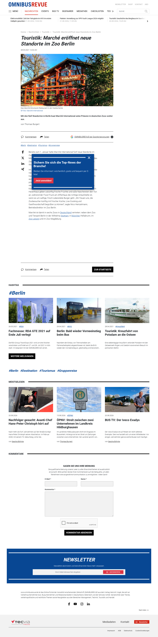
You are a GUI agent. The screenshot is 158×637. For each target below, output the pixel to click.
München (75, 215)
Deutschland (65, 212)
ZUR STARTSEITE (102, 269)
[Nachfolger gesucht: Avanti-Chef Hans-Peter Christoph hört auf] (31, 399)
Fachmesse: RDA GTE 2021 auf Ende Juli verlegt (29, 332)
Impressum (111, 631)
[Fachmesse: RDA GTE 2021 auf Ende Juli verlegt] (31, 310)
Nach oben (142, 610)
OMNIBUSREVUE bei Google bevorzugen (91, 137)
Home (23, 32)
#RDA (21, 326)
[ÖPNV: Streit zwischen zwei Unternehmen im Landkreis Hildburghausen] (79, 399)
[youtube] (75, 604)
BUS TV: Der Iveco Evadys (122, 420)
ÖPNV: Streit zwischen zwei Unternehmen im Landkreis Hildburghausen (75, 423)
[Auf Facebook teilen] (23, 152)
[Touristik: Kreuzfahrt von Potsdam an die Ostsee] (127, 310)
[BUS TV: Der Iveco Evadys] (127, 399)
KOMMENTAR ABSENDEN (79, 532)
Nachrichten (31, 11)
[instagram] (81, 604)
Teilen (46, 137)
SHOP (130, 4)
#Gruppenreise (67, 370)
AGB (119, 631)
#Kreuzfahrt (120, 326)
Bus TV (55, 11)
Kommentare (30, 137)
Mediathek (82, 11)
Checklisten (97, 11)
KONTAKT (139, 4)
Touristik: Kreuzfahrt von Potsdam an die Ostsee (121, 332)
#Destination (28, 370)
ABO (146, 4)
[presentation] (147, 21)
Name (83, 479)
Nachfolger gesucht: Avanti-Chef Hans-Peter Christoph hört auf (30, 421)
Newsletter (120, 4)
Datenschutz (128, 631)
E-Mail (47, 479)
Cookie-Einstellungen (142, 631)
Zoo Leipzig (34, 219)
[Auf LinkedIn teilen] (22, 163)
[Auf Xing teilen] (22, 169)
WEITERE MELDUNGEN (22, 356)
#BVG (69, 326)
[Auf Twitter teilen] (22, 158)
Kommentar (49, 489)
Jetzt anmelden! (43, 180)
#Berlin (17, 293)
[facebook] (69, 604)
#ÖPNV (70, 415)
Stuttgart (65, 215)
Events (45, 11)
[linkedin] (88, 604)
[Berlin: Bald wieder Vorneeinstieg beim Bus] (79, 310)
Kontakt (125, 621)
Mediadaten (109, 621)
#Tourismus (47, 370)
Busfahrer (67, 11)
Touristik (45, 32)
